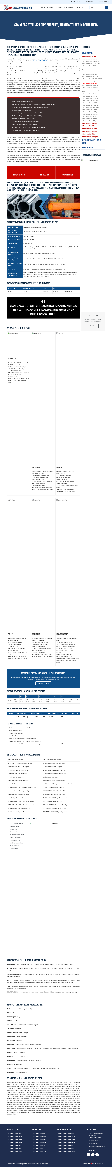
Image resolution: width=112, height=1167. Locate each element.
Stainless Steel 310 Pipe (90, 74)
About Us (50, 7)
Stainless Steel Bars (89, 134)
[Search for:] (97, 7)
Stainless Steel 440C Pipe (91, 107)
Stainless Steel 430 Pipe (90, 101)
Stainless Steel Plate (89, 129)
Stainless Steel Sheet (89, 126)
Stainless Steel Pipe (89, 57)
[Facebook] (92, 1154)
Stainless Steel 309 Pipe (90, 72)
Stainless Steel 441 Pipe (90, 109)
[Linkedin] (88, 1154)
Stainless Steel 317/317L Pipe (91, 81)
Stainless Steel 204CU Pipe (91, 61)
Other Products (87, 147)
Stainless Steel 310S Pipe (90, 76)
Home (43, 7)
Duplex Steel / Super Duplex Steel (91, 141)
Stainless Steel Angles (90, 137)
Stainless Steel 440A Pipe (91, 103)
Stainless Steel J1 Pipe (89, 116)
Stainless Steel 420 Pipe (90, 98)
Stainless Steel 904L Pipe (90, 114)
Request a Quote (43, 683)
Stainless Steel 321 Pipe (90, 83)
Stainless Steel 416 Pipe (90, 96)
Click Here (93, 326)
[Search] (106, 7)
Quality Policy (68, 7)
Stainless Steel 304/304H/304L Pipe (92, 69)
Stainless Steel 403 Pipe (90, 88)
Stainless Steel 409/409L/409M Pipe (92, 91)
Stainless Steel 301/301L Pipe (91, 63)
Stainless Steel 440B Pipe (91, 105)
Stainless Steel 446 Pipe (90, 112)
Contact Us (79, 7)
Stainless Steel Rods (89, 131)
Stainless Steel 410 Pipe (90, 94)
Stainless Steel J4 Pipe (90, 118)
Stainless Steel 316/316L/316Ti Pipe (93, 79)
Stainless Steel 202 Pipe (90, 59)
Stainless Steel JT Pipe (90, 121)
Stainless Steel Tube (89, 123)
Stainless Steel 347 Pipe (90, 85)
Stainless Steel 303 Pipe (90, 66)
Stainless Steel (87, 53)
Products (59, 7)
